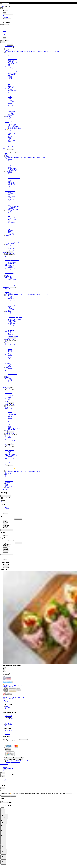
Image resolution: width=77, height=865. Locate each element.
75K (17, 760)
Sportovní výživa (8, 76)
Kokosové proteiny (11, 286)
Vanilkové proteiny (11, 280)
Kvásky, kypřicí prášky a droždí (14, 206)
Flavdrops (9, 197)
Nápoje (9, 65)
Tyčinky (9, 181)
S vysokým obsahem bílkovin (36, 51)
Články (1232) (5, 701)
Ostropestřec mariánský (12, 374)
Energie (9, 144)
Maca (9, 365)
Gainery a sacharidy (11, 86)
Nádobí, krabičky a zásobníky (13, 126)
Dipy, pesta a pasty (11, 243)
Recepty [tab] (4, 781)
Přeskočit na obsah (4, 1)
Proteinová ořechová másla (13, 169)
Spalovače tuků (11, 87)
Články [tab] (4, 780)
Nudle (9, 232)
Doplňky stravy (8, 88)
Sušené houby (10, 176)
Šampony (9, 427)
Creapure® (10, 304)
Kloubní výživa (11, 92)
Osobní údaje (5, 770)
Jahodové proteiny (11, 283)
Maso (9, 220)
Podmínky (5, 767)
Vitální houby (10, 357)
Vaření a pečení (11, 60)
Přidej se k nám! (6, 489)
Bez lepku (24, 51)
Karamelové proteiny (12, 281)
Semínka (9, 175)
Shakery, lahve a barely (12, 124)
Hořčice (9, 238)
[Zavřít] (1, 801)
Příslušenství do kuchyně (12, 125)
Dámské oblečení (11, 104)
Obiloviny (10, 231)
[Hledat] (1, 8)
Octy (9, 216)
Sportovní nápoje (11, 79)
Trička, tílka (10, 399)
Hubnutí (9, 137)
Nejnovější (6, 507)
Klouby (9, 135)
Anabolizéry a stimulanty (12, 81)
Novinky (7, 49)
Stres (9, 134)
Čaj (8, 247)
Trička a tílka (10, 395)
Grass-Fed (17, 51)
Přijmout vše (13, 795)
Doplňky (9, 106)
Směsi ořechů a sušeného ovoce (14, 178)
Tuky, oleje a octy (11, 61)
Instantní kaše (10, 163)
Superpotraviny (11, 91)
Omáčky (9, 64)
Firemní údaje (5, 766)
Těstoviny (9, 228)
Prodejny (7, 709)
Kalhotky (9, 397)
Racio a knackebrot (11, 234)
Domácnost (7, 116)
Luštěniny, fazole (11, 230)
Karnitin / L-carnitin (11, 334)
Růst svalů (10, 136)
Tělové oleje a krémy (12, 422)
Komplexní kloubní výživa (13, 362)
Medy (9, 195)
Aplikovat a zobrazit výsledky (6, 802)
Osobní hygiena (11, 113)
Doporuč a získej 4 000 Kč (10, 715)
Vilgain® (5, 44)
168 (5, 671)
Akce (6, 48)
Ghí (8, 214)
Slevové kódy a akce (9, 718)
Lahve (9, 453)
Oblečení (7, 102)
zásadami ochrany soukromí (20, 740)
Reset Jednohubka (18, 518)
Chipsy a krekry (11, 182)
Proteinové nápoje (11, 69)
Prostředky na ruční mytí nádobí (14, 443)
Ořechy (9, 173)
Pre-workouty (10, 307)
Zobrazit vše (10, 53)
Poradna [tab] (4, 782)
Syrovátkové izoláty (11, 263)
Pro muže (9, 99)
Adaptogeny (10, 93)
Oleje (9, 212)
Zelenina (9, 224)
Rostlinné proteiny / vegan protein (14, 71)
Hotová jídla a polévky (12, 219)
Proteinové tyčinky (11, 323)
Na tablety (10, 457)
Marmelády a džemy (11, 199)
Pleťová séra (10, 413)
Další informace (69, 793)
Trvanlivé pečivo (11, 233)
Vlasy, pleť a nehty (11, 133)
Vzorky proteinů (8, 276)
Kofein (9, 310)
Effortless (54, 51)
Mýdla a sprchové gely (12, 420)
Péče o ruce (10, 421)
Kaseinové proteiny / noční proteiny (14, 72)
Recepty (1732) (6, 700)
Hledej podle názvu (4, 540)
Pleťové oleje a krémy (12, 414)
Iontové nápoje (10, 299)
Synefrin (9, 335)
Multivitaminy (10, 348)
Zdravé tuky (10, 94)
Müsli (9, 162)
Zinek (9, 352)
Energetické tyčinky (11, 324)
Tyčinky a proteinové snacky (13, 85)
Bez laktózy (28, 51)
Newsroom (7, 734)
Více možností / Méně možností (6, 554)
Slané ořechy (10, 187)
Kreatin (9, 80)
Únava (9, 143)
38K (15, 759)
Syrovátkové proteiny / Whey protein (15, 68)
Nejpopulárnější (6, 508)
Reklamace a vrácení (9, 724)
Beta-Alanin (10, 313)
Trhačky (9, 460)
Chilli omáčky (10, 241)
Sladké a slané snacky (12, 58)
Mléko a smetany (11, 208)
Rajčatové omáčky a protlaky (13, 242)
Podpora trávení (11, 100)
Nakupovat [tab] (5, 779)
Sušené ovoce (10, 174)
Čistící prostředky (11, 119)
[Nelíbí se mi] (4, 670)
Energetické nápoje (11, 300)
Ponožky (9, 396)
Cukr (9, 194)
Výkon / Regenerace (12, 146)
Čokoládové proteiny (12, 282)
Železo (9, 353)
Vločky (9, 160)
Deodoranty (10, 419)
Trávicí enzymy (11, 382)
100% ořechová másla (12, 168)
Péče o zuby (10, 115)
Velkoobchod (7, 725)
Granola (9, 161)
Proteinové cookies (11, 325)
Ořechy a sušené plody (12, 56)
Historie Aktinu (8, 731)
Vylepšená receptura (9, 50)
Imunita (9, 131)
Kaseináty (9, 272)
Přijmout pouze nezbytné (5, 795)
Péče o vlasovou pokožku (12, 429)
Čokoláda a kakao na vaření (13, 209)
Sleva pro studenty (8, 716)
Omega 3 (9, 369)
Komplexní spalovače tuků (13, 336)
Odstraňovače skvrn (11, 438)
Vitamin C (10, 350)
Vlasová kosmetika (11, 114)
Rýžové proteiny (11, 267)
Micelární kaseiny (11, 270)
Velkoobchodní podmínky (8, 768)
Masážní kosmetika (11, 110)
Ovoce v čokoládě (11, 190)
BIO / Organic (8, 51)
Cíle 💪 (6, 129)
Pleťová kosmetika (11, 111)
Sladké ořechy (10, 186)
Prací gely (9, 437)
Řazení (1, 497)
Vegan (21, 51)
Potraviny (7, 52)
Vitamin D (10, 351)
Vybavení (7, 122)
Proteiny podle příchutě (9, 277)
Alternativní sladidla (11, 196)
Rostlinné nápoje (11, 250)
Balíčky (4, 488)
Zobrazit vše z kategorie (9, 46)
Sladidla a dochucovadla (12, 59)
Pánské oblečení (11, 105)
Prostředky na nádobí (12, 121)
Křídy (9, 462)
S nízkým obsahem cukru (47, 51)
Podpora (6, 706)
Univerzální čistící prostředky (13, 440)
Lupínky (9, 165)
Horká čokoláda (11, 248)
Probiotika (10, 380)
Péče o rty (9, 415)
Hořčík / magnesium (11, 346)
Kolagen (9, 75)
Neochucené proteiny (12, 279)
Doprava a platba (8, 723)
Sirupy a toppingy (11, 193)
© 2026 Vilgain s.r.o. (4, 764)
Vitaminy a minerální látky (13, 90)
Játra (8, 142)
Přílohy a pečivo (11, 63)
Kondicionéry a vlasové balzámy (14, 428)
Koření (9, 198)
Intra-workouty (10, 308)
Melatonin (10, 386)
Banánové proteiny (11, 285)
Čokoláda (9, 188)
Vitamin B (10, 349)
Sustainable (13, 51)
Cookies (4, 769)
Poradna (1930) (8, 708)
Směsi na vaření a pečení (12, 204)
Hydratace (10, 147)
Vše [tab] (3, 778)
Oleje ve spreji (10, 213)
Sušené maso (10, 185)
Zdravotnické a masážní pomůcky (14, 128)
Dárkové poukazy (9, 717)
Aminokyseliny (11, 82)
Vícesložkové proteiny (12, 73)
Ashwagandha (10, 366)
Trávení (9, 138)
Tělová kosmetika (11, 112)
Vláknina (9, 381)
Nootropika (10, 96)
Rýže (9, 229)
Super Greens (10, 356)
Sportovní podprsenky (12, 394)
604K (15, 757)
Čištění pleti (10, 416)
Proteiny (6, 66)
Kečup (9, 237)
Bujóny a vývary (11, 200)
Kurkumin (10, 375)
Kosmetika (7, 107)
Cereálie (9, 54)
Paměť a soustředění (11, 140)
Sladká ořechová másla (12, 170)
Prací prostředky (11, 118)
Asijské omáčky (11, 239)
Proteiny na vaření (11, 74)
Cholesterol (10, 141)
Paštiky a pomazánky (12, 222)
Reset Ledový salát (18, 543)
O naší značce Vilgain (9, 730)
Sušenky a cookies (11, 183)
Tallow (57, 51)
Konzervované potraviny (12, 62)
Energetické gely (11, 330)
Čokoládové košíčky (12, 184)
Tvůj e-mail (5, 739)
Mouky (9, 205)
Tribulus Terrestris (11, 309)
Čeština (4, 38)
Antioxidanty (10, 97)
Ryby (9, 221)
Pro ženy (9, 98)
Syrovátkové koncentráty (12, 262)
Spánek (9, 139)
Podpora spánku (11, 101)
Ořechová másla (11, 55)
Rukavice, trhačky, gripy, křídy (13, 127)
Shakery (9, 452)
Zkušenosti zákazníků (9, 732)
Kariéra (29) (7, 707)
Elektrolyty (10, 78)
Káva (9, 246)
